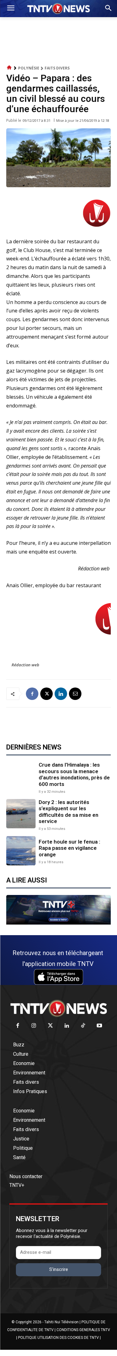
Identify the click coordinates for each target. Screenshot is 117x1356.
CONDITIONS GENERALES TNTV (83, 1330)
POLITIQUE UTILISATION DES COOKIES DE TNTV (58, 1337)
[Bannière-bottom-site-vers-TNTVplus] (58, 923)
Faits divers (57, 68)
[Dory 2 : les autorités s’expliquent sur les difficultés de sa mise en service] (21, 813)
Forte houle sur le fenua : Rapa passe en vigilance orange (69, 848)
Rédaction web (25, 665)
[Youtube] (99, 1026)
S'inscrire (58, 1269)
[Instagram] (34, 1026)
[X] (46, 694)
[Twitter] (50, 1026)
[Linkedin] (61, 694)
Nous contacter (25, 1176)
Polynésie (28, 68)
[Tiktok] (83, 1026)
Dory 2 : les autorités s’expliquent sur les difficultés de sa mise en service (68, 811)
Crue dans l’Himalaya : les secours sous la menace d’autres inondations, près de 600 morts (74, 774)
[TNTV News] (58, 1008)
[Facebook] (32, 694)
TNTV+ (16, 1185)
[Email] (75, 694)
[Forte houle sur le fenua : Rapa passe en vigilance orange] (21, 850)
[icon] (9, 68)
